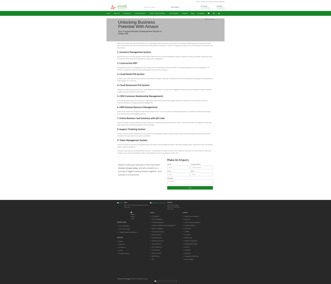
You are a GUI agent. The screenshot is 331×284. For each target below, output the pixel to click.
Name (169, 164)
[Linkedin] (189, 204)
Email (169, 171)
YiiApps (145, 279)
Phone (192, 171)
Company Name (195, 164)
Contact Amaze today (128, 168)
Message (170, 178)
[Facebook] (185, 204)
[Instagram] (194, 204)
